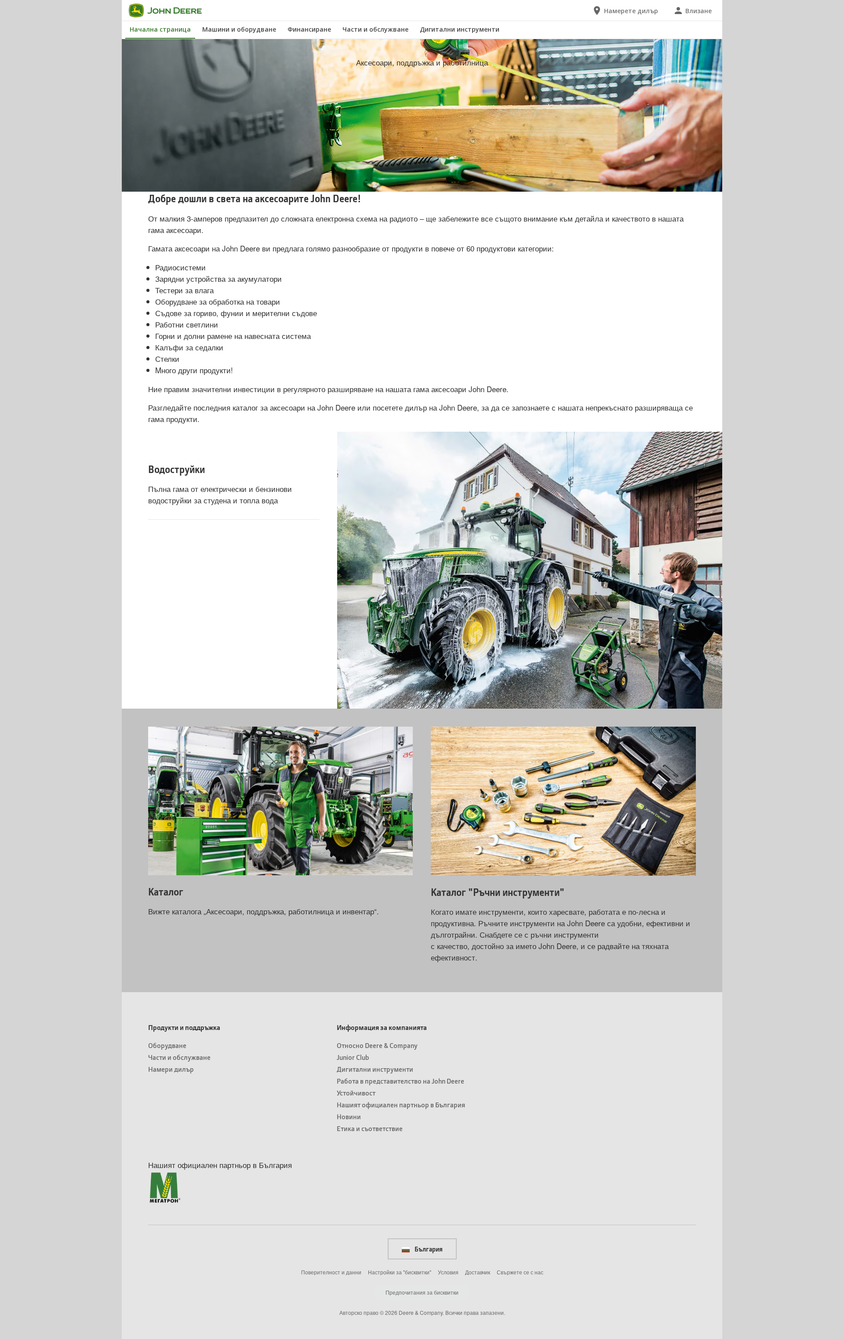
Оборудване (167, 1045)
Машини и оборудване (239, 29)
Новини (349, 1116)
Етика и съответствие (370, 1128)
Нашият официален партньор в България (401, 1104)
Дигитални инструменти (459, 29)
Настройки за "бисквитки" (399, 1272)
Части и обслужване (375, 29)
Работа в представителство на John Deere (400, 1080)
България (428, 1248)
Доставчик (477, 1272)
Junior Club (353, 1057)
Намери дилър (171, 1068)
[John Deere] (170, 11)
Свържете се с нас (520, 1272)
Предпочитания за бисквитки (422, 1292)
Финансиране (309, 29)
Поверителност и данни (331, 1272)
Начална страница (160, 29)
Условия (448, 1272)
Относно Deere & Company (377, 1045)
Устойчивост (356, 1092)
